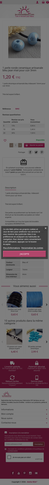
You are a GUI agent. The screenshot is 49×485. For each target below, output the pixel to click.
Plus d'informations (11, 248)
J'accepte (24, 254)
